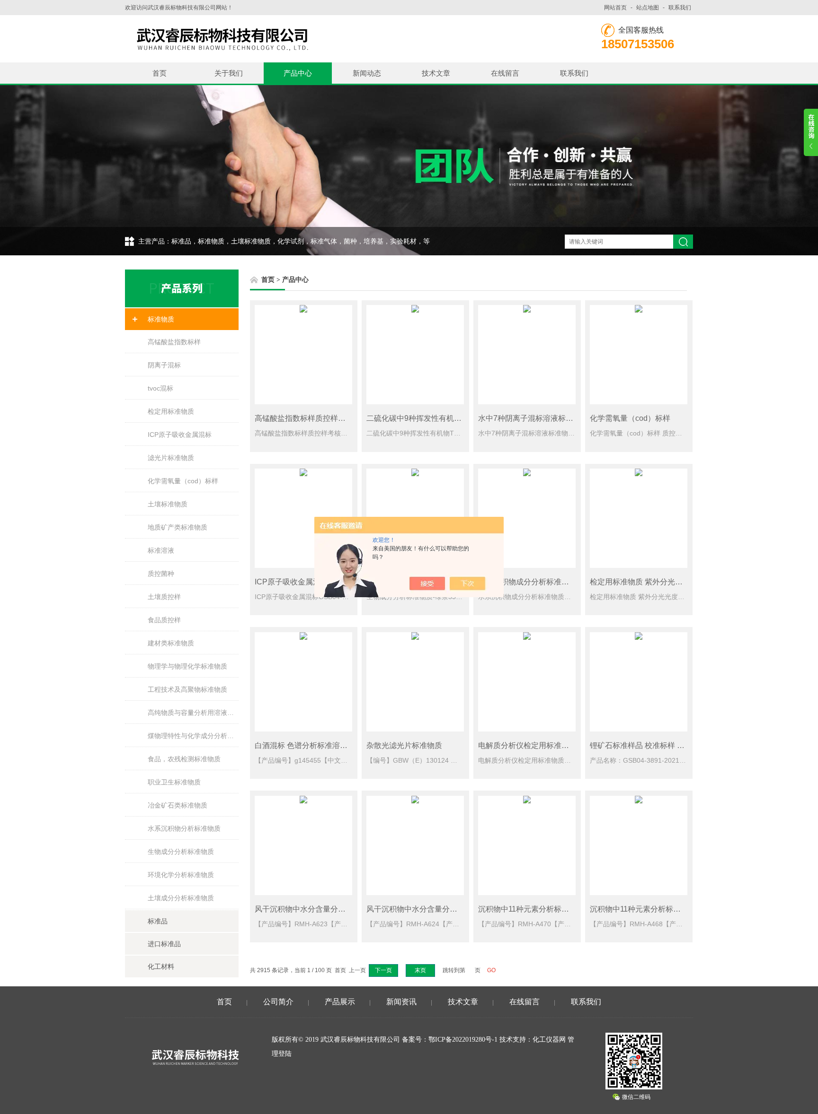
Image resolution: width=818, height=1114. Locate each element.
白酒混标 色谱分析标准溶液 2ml (308, 745)
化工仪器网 (549, 1039)
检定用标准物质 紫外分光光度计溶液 (651, 582)
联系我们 (679, 7)
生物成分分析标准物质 (181, 851)
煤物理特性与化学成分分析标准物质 (193, 736)
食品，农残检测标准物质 (184, 759)
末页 (420, 970)
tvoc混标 (160, 388)
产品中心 (298, 73)
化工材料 (161, 966)
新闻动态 (367, 73)
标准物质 (161, 319)
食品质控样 (164, 620)
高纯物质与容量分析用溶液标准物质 (193, 712)
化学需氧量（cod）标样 (183, 481)
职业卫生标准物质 (174, 782)
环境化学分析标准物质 (181, 875)
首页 (159, 73)
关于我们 (228, 73)
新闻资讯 (401, 1002)
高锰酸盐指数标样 (174, 342)
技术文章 (436, 73)
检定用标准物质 (171, 411)
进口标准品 (164, 944)
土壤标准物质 (167, 504)
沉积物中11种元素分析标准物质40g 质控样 (550, 909)
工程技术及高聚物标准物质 (187, 689)
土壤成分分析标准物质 (181, 898)
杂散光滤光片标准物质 (404, 745)
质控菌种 (161, 573)
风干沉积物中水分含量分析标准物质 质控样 (327, 909)
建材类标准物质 (171, 643)
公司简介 (278, 1002)
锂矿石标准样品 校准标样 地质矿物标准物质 (664, 745)
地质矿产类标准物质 (177, 527)
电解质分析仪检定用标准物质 (527, 745)
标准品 (158, 921)
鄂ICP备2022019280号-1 (463, 1039)
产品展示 (340, 1002)
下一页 (383, 970)
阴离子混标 (164, 365)
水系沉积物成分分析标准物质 (527, 582)
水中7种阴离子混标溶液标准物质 (533, 418)
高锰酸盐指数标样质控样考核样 (308, 418)
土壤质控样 (164, 597)
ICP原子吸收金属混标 (180, 434)
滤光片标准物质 (171, 457)
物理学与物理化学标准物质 (187, 666)
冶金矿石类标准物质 (177, 805)
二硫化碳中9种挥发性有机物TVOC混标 (432, 418)
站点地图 (647, 7)
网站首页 (615, 7)
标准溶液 (161, 550)
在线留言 (505, 73)
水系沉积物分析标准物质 (184, 828)
